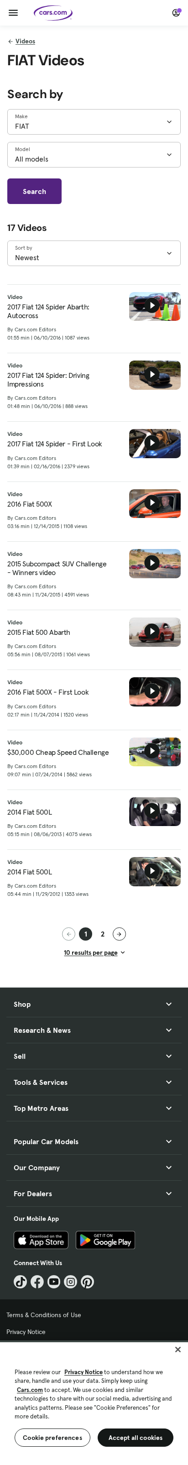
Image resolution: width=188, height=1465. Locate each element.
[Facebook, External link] (37, 1281)
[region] (94, 1402)
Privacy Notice (26, 1332)
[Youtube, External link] (54, 1281)
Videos (25, 41)
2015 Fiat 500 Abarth (38, 632)
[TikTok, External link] (20, 1281)
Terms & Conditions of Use (43, 1315)
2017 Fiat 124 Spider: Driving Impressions (48, 379)
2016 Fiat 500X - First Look (48, 692)
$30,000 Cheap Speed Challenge (58, 752)
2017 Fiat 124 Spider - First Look (54, 444)
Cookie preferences (52, 1438)
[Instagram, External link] (70, 1281)
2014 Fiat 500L (29, 812)
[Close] (178, 1349)
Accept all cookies (136, 1438)
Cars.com (30, 1390)
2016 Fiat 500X (29, 504)
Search (34, 191)
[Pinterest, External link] (87, 1281)
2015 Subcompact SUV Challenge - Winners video (56, 568)
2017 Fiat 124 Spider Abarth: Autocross (48, 311)
